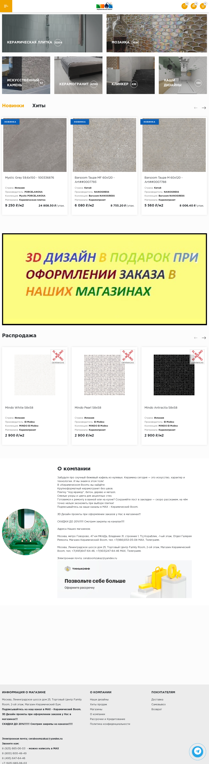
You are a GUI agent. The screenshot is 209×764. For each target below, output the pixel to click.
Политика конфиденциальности (110, 724)
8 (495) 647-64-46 (13, 758)
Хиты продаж (98, 704)
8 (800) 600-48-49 (14, 753)
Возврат (156, 709)
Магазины (96, 709)
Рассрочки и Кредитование (107, 719)
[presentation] (196, 108)
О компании (97, 714)
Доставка (157, 700)
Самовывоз (158, 704)
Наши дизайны (99, 700)
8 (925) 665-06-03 (13, 748)
